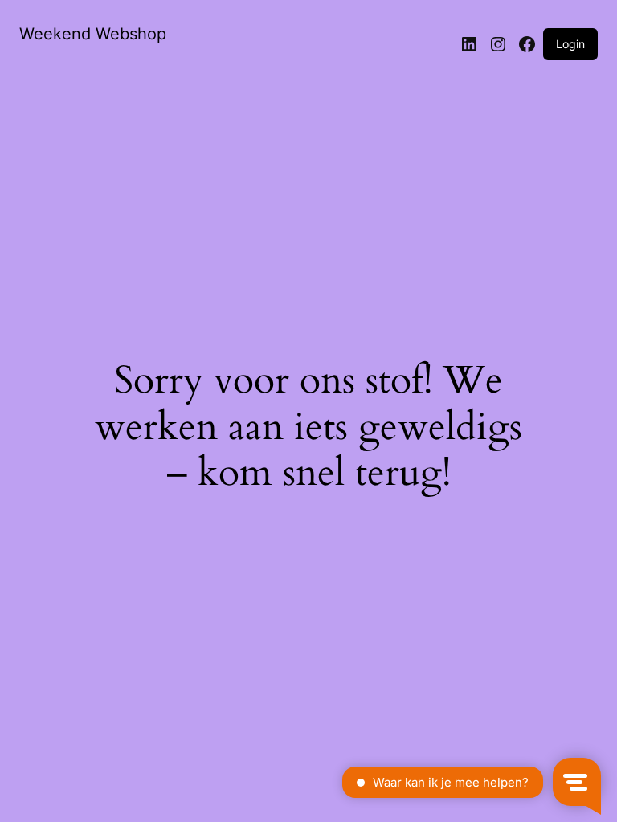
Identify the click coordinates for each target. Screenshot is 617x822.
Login (570, 44)
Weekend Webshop (92, 33)
